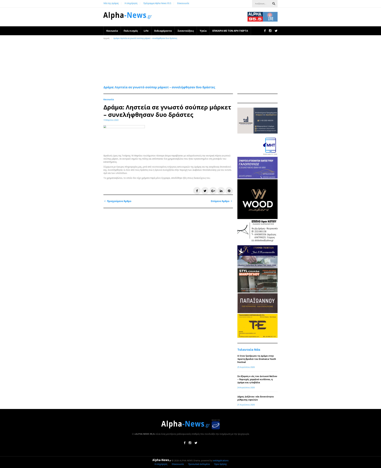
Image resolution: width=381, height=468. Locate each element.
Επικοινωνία (183, 3)
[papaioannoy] (257, 312)
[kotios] (257, 243)
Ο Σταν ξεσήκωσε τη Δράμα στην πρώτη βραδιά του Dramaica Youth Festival (256, 358)
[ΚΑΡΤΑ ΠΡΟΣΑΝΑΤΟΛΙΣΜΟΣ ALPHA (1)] (257, 132)
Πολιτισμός (131, 30)
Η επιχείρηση (131, 3)
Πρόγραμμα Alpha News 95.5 (157, 3)
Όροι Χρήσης (220, 464)
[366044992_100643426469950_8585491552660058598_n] (257, 218)
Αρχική (106, 38)
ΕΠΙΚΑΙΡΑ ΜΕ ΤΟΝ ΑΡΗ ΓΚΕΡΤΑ (230, 30)
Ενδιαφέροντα (163, 30)
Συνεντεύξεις (186, 30)
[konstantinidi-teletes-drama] (257, 266)
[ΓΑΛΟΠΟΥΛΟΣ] (257, 177)
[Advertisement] (191, 61)
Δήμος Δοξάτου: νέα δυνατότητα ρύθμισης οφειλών (255, 398)
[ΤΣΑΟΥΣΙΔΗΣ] (257, 337)
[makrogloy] (257, 291)
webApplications (221, 460)
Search (274, 4)
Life (146, 30)
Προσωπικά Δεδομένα (199, 464)
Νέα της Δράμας (111, 3)
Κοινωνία (112, 30)
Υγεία (203, 30)
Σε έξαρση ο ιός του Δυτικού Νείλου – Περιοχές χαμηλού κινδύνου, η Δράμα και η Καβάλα (257, 379)
